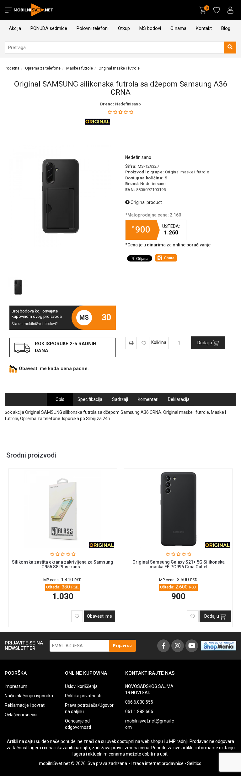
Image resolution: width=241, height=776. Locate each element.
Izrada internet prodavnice (157, 763)
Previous (219, 454)
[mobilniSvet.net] (34, 10)
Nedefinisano (128, 104)
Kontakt (204, 28)
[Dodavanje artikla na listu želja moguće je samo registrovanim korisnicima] (143, 343)
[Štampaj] (131, 342)
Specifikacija (90, 399)
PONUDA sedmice (48, 28)
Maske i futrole (79, 68)
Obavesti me (99, 616)
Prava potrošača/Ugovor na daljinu (89, 708)
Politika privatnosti (83, 695)
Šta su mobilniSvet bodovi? (34, 324)
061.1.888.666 (139, 711)
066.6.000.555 (139, 702)
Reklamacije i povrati (25, 705)
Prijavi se (122, 645)
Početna (12, 68)
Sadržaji (120, 399)
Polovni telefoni (93, 28)
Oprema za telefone (43, 68)
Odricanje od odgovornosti (78, 724)
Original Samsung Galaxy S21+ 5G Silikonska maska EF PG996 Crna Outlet (178, 564)
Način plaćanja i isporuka (29, 695)
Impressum (16, 686)
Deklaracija (179, 399)
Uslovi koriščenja (81, 686)
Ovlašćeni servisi (21, 714)
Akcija (15, 28)
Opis (60, 399)
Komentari (148, 399)
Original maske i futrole (119, 68)
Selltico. (194, 763)
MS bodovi (150, 28)
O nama (178, 28)
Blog (225, 28)
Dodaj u (205, 342)
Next (228, 454)
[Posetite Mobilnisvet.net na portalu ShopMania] (218, 645)
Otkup (124, 28)
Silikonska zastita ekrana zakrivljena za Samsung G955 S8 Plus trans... (62, 564)
